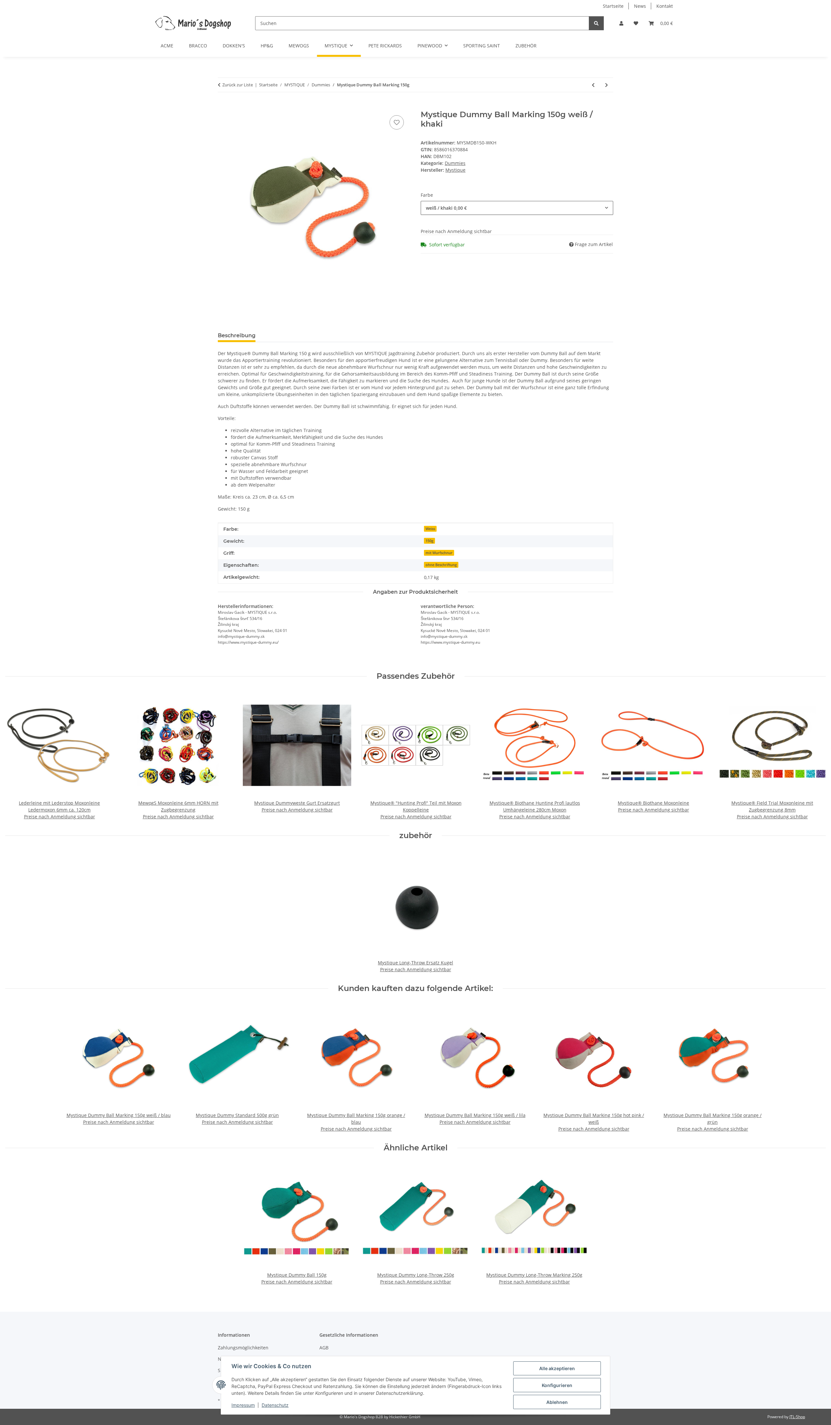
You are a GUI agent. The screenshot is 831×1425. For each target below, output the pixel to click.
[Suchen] (596, 23)
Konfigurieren (557, 1385)
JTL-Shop (797, 1416)
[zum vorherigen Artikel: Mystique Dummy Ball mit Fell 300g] (593, 85)
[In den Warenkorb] (223, 106)
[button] (621, 23)
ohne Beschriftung (441, 565)
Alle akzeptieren (557, 1368)
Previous (16, 756)
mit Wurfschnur (439, 553)
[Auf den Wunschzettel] (397, 122)
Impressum (243, 1405)
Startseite (613, 6)
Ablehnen (557, 1402)
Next (815, 756)
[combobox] (517, 208)
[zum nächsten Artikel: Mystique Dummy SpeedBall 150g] (606, 85)
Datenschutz (275, 1405)
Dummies (455, 163)
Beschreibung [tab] (236, 335)
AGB (324, 1347)
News (640, 6)
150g (429, 541)
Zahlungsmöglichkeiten (243, 1347)
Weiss (430, 529)
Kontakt (664, 6)
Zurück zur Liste (237, 85)
